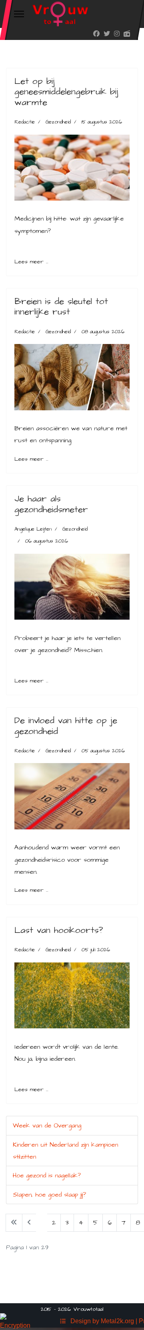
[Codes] (63, 1321)
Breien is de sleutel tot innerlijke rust (61, 306)
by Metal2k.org (113, 1321)
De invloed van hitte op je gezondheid (65, 725)
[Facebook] (96, 34)
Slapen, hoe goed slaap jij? (49, 1194)
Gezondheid (58, 121)
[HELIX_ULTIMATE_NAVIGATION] (19, 14)
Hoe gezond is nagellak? (47, 1175)
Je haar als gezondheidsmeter (51, 504)
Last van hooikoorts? (58, 930)
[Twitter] (107, 34)
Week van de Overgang (47, 1125)
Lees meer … (31, 262)
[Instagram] (117, 34)
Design (79, 1321)
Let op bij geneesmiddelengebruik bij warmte (66, 92)
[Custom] (127, 34)
